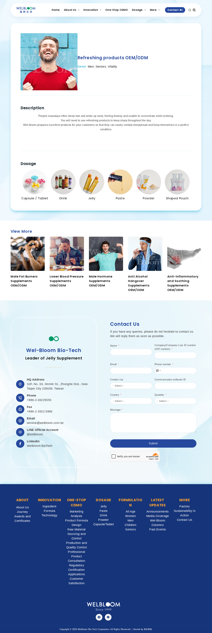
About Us (70, 10)
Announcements (157, 511)
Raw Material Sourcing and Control (76, 534)
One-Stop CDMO (116, 10)
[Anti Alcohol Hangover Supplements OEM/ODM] (145, 254)
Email (113, 364)
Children (130, 525)
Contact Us (184, 519)
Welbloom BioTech (40, 445)
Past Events (157, 529)
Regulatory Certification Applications (76, 570)
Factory (184, 506)
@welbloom (35, 434)
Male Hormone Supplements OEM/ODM (100, 280)
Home (56, 10)
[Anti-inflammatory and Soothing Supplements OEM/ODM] (184, 254)
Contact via (116, 379)
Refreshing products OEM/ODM (113, 58)
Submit (153, 443)
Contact (173, 10)
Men (91, 66)
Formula (49, 511)
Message (115, 409)
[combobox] (158, 370)
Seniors (101, 66)
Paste (120, 198)
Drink (63, 198)
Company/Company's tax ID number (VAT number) (175, 347)
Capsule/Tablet (103, 524)
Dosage (137, 10)
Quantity (159, 394)
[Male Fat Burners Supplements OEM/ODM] (28, 254)
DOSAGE (103, 500)
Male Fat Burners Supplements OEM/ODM (24, 280)
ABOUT (22, 500)
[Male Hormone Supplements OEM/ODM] (106, 254)
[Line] (108, 617)
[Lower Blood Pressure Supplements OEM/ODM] (67, 254)
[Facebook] (99, 617)
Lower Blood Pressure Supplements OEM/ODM (66, 280)
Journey (22, 512)
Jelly (91, 198)
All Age (130, 511)
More (153, 10)
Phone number (163, 364)
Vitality (112, 66)
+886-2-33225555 (39, 400)
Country (114, 394)
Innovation (90, 10)
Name (113, 345)
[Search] (189, 10)
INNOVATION (49, 500)
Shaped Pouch (177, 198)
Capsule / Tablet (34, 198)
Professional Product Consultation (76, 556)
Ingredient (49, 506)
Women (130, 516)
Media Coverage (157, 516)
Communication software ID (170, 379)
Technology (49, 515)
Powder (149, 198)
